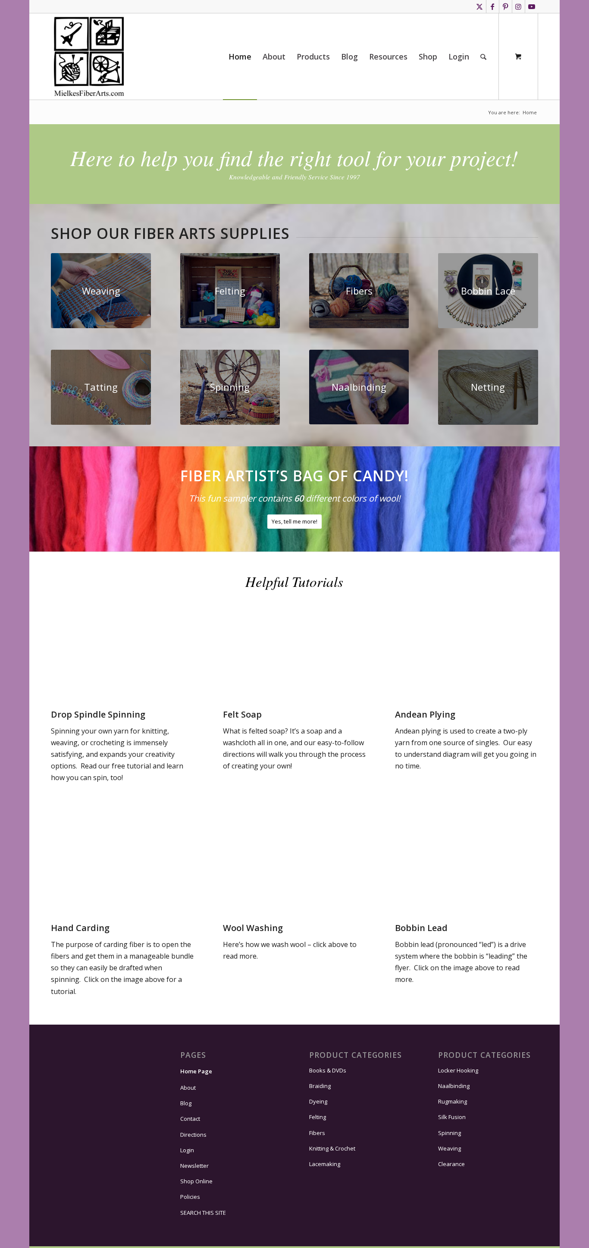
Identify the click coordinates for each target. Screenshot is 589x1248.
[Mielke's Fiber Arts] (89, 56)
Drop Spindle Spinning (98, 714)
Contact (190, 1119)
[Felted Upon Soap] (294, 691)
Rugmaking (452, 1101)
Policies (190, 1197)
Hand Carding (80, 928)
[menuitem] (240, 56)
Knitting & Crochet (332, 1148)
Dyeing (318, 1101)
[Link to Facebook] (492, 6)
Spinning (449, 1133)
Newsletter (194, 1166)
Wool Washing (253, 928)
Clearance (451, 1164)
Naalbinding (454, 1086)
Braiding (320, 1086)
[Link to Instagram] (518, 6)
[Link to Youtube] (531, 6)
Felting (317, 1117)
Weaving (449, 1148)
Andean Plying (425, 714)
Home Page (196, 1071)
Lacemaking (324, 1164)
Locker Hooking (458, 1070)
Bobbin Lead (421, 928)
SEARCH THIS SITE (203, 1213)
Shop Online (196, 1181)
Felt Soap (242, 714)
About (188, 1087)
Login (187, 1150)
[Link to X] (479, 6)
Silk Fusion (452, 1117)
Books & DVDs (327, 1070)
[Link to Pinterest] (505, 6)
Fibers (317, 1133)
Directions (193, 1134)
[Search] (483, 56)
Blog (185, 1103)
